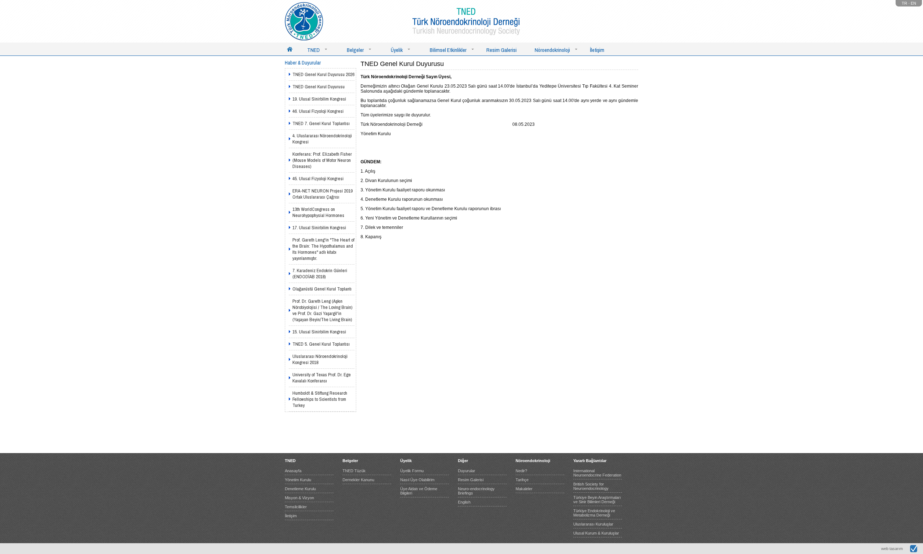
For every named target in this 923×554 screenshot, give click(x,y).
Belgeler (355, 50)
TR (904, 3)
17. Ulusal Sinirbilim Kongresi (319, 228)
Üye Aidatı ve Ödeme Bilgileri (418, 491)
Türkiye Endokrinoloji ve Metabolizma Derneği (594, 513)
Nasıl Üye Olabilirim (417, 480)
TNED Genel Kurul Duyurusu (318, 87)
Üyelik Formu (412, 471)
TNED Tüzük (354, 471)
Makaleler (524, 489)
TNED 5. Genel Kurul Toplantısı (321, 344)
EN (913, 3)
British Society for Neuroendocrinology (591, 486)
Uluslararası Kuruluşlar (593, 524)
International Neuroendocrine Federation (597, 473)
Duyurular (466, 471)
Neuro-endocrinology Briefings (476, 491)
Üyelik (397, 50)
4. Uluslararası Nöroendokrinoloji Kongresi (322, 139)
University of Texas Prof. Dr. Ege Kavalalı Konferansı (321, 378)
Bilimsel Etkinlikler (448, 50)
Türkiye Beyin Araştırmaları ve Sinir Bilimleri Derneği (597, 499)
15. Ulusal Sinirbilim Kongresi (319, 332)
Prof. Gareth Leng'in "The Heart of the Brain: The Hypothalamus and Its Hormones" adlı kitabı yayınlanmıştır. (323, 249)
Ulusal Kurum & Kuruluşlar (596, 533)
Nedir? (521, 471)
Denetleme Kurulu (300, 489)
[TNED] (304, 21)
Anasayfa (293, 471)
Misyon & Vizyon (299, 498)
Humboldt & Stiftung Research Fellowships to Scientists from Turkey (319, 399)
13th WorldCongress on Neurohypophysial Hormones (318, 212)
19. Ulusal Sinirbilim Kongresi (319, 99)
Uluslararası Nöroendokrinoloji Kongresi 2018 (320, 359)
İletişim (597, 50)
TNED (313, 50)
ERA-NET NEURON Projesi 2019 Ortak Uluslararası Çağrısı (322, 194)
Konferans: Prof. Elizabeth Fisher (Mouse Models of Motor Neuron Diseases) (322, 160)
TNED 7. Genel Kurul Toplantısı (321, 123)
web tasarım (892, 548)
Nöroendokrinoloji (552, 50)
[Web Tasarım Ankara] (913, 551)
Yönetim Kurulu (298, 480)
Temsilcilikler (296, 507)
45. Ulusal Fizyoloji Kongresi (318, 179)
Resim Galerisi (501, 50)
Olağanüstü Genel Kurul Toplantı (322, 289)
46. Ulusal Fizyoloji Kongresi (318, 111)
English (464, 502)
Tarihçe (522, 480)
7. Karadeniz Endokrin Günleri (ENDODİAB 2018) (319, 273)
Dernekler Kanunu (358, 480)
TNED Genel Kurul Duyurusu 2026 (323, 74)
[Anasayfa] (290, 49)
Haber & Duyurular (303, 62)
